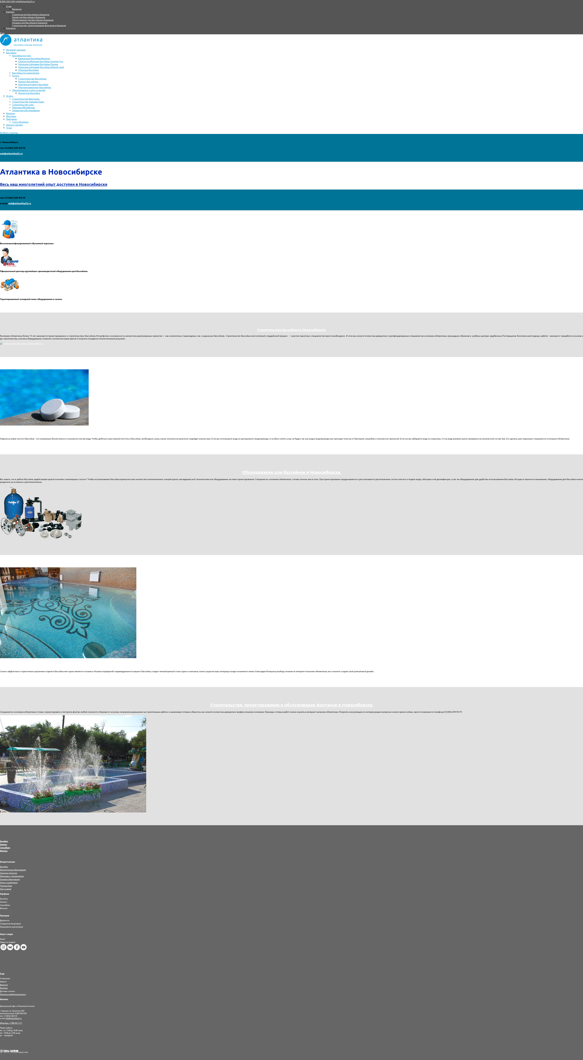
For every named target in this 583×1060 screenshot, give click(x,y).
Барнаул (10, 11)
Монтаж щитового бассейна (33, 84)
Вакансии (17, 9)
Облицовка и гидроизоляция (12, 876)
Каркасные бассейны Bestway (34, 58)
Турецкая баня (6, 885)
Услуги (15, 75)
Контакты (11, 28)
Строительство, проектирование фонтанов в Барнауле (39, 25)
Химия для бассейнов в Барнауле (28, 17)
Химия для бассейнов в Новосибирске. (291, 431)
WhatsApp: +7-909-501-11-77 (11, 1023)
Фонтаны (11, 116)
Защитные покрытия (8, 873)
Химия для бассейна (29, 93)
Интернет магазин (16, 49)
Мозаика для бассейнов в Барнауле (29, 22)
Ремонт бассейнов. (28, 81)
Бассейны (11, 52)
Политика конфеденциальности (13, 994)
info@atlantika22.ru (14, 1018)
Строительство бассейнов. (32, 78)
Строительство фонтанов (25, 98)
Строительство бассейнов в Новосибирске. (291, 330)
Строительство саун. (23, 104)
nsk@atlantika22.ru (11, 153)
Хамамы (10, 113)
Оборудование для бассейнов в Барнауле (32, 20)
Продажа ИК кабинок (23, 107)
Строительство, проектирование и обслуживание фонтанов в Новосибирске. (291, 704)
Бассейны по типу (21, 55)
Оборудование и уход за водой (28, 90)
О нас (9, 6)
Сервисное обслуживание (26, 110)
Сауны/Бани (5, 847)
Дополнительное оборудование (13, 869)
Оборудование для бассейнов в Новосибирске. (291, 472)
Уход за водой (5, 888)
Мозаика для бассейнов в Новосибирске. (292, 664)
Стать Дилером (20, 121)
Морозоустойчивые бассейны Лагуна (38, 64)
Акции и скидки (14, 124)
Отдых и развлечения (8, 882)
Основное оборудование (10, 879)
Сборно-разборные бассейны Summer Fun (40, 61)
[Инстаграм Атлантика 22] (3, 949)
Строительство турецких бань (28, 101)
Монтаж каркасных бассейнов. (34, 87)
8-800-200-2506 (7, 1)
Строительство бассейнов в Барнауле (30, 14)
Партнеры (11, 119)
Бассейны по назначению (25, 72)
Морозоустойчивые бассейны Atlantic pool (41, 67)
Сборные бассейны (28, 69)
